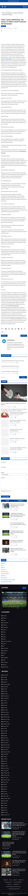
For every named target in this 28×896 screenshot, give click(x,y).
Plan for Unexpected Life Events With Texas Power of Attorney (13, 404)
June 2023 (5, 730)
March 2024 (5, 709)
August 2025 (5, 686)
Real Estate (5, 650)
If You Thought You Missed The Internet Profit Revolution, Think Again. (18, 448)
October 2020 (6, 796)
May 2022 (5, 761)
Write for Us (3, 569)
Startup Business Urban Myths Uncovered (10, 366)
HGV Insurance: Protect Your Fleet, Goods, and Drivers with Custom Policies (18, 413)
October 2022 (6, 749)
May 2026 (5, 682)
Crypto (4, 620)
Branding (5, 615)
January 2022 (6, 770)
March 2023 (5, 737)
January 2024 (6, 714)
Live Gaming (5, 648)
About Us (3, 567)
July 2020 (5, 803)
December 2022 (6, 744)
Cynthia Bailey (12, 28)
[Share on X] (9, 329)
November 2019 (6, 814)
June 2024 (5, 702)
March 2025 (5, 693)
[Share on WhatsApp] (15, 329)
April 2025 (5, 691)
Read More (19, 410)
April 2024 (5, 707)
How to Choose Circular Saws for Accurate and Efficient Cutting (17, 523)
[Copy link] (5, 332)
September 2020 (6, 798)
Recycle (4, 653)
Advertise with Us (4, 571)
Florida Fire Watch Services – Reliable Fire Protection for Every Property (18, 550)
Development (5, 622)
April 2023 (5, 735)
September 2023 (6, 723)
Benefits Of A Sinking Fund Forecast (17, 438)
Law (3, 646)
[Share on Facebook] (6, 329)
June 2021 (5, 786)
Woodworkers (5, 667)
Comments (20, 500)
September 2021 (6, 779)
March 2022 (5, 765)
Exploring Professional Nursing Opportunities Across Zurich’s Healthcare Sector (17, 505)
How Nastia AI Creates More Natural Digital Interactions (16, 541)
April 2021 (5, 791)
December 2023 (6, 716)
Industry (4, 643)
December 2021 (6, 772)
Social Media (5, 657)
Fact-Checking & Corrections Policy (8, 579)
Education (5, 625)
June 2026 (5, 679)
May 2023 (5, 733)
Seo (3, 655)
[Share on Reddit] (21, 329)
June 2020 (5, 805)
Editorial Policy (4, 577)
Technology (5, 662)
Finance (4, 632)
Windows (5, 664)
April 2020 (5, 810)
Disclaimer (3, 575)
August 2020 (5, 800)
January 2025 (6, 698)
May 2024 (5, 705)
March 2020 (5, 812)
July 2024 (5, 700)
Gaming (4, 636)
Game (4, 634)
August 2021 (5, 782)
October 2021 (6, 777)
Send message (5, 496)
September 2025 (6, 684)
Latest (7, 500)
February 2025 (6, 696)
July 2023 (5, 728)
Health (4, 639)
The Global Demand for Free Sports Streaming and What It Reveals (17, 532)
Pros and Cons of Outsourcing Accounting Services (16, 430)
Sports (4, 660)
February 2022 (6, 768)
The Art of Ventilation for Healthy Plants (10, 371)
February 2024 (6, 712)
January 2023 (6, 742)
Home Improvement (7, 641)
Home (2, 565)
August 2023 (5, 726)
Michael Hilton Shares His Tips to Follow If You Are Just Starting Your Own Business (5, 335)
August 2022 (5, 754)
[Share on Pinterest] (18, 329)
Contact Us (3, 563)
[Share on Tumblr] (24, 329)
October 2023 (6, 721)
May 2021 (5, 789)
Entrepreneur (5, 627)
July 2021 (5, 784)
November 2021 (6, 775)
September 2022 (6, 751)
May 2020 (5, 807)
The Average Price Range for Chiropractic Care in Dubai (24, 335)
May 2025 (5, 689)
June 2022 (5, 758)
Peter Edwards (12, 510)
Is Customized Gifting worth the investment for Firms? (13, 360)
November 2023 (6, 719)
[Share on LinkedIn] (12, 329)
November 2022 (6, 747)
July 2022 (5, 756)
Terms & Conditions (5, 573)
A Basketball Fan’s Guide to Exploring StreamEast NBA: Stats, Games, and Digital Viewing (17, 515)
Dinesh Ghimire (17, 894)
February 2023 (6, 740)
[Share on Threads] (2, 332)
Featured (5, 629)
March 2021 (5, 793)
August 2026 (5, 675)
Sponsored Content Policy (6, 581)
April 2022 (5, 763)
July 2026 (5, 677)
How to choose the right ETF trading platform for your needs (17, 421)
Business (3, 26)
